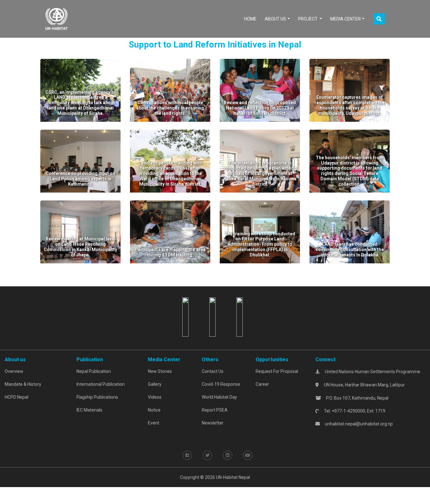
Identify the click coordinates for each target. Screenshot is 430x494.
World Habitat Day (219, 397)
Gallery (154, 384)
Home (251, 18)
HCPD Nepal (16, 397)
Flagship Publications (97, 397)
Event (153, 422)
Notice (154, 410)
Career (262, 384)
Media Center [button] (345, 18)
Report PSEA (215, 410)
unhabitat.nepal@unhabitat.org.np (359, 423)
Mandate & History (23, 384)
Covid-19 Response (221, 384)
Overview (14, 371)
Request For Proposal (277, 371)
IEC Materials (89, 410)
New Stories (160, 371)
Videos (154, 397)
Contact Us (212, 371)
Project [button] (308, 18)
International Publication (100, 384)
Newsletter (212, 422)
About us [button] (275, 18)
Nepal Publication (93, 371)
